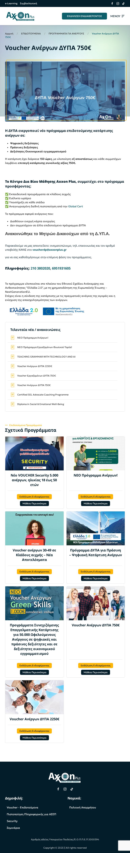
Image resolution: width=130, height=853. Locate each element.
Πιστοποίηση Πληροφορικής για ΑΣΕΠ (31, 814)
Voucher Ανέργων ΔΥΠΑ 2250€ (34, 366)
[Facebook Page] (58, 789)
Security (12, 821)
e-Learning (11, 3)
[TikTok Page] (71, 789)
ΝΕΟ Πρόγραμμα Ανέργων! (32, 337)
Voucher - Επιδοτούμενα (22, 807)
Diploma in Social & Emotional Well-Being (40, 404)
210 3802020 (40, 268)
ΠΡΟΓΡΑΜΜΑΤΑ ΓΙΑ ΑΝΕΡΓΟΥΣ (66, 33)
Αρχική (9, 33)
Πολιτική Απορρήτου (82, 807)
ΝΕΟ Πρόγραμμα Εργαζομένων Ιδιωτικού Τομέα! (44, 347)
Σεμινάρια (13, 827)
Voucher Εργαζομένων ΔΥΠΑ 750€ (36, 375)
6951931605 (61, 268)
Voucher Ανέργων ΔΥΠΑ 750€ (34, 385)
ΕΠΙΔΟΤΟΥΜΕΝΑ (31, 33)
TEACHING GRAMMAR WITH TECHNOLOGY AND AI (46, 356)
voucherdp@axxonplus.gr (49, 250)
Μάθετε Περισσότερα (34, 503)
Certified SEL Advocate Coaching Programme (43, 394)
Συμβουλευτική (28, 3)
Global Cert (75, 206)
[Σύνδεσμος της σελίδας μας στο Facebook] (111, 3)
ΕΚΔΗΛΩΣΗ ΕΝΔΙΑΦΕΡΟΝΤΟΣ (84, 16)
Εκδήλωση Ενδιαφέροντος (34, 496)
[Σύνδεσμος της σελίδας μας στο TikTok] (122, 3)
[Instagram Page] (65, 789)
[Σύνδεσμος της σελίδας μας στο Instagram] (116, 3)
